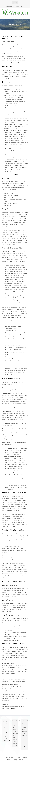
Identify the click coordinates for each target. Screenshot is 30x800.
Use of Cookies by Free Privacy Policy (16, 317)
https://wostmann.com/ (20, 161)
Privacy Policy (15, 760)
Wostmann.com (7, 740)
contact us (12, 708)
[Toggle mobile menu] (27, 16)
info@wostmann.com (19, 6)
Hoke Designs (10, 759)
